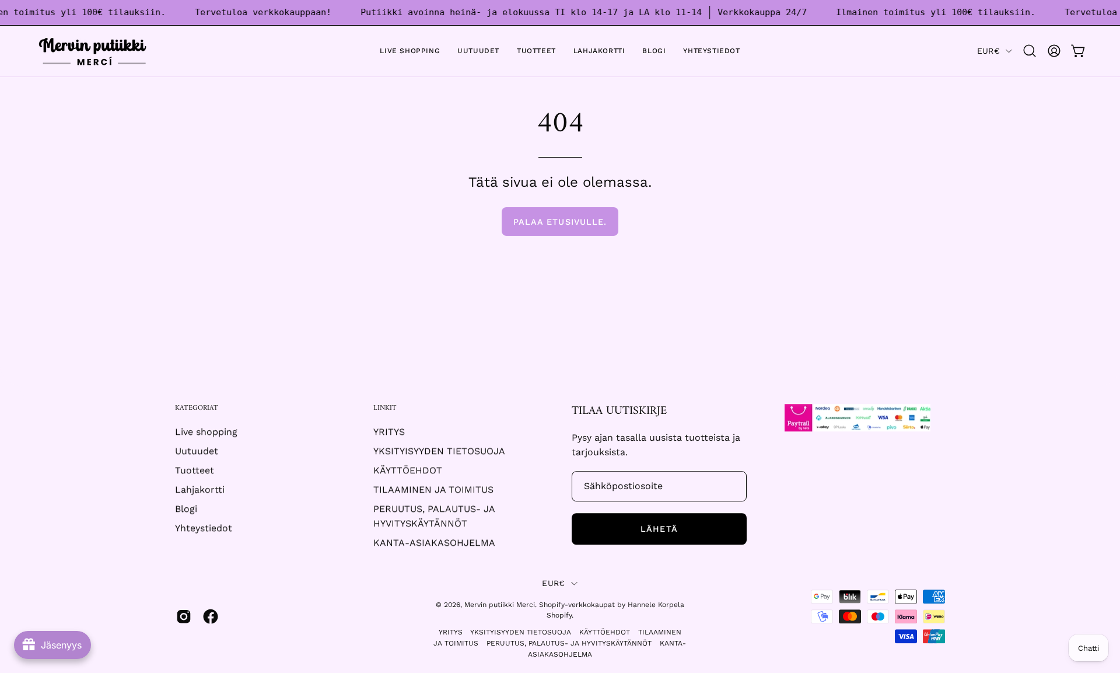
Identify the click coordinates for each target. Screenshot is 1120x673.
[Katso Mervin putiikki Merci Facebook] (210, 617)
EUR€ (988, 50)
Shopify (559, 616)
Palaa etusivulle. (560, 221)
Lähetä (658, 528)
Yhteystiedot (203, 528)
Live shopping (206, 432)
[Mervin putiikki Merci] (93, 51)
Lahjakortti (200, 490)
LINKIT (385, 408)
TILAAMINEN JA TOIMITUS (433, 490)
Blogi (186, 509)
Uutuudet (196, 451)
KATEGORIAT (196, 408)
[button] (1029, 51)
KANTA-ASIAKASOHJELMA (434, 543)
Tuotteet (194, 470)
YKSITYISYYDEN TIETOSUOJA (439, 451)
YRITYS (389, 432)
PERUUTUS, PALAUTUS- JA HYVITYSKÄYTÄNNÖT (569, 643)
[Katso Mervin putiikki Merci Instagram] (183, 617)
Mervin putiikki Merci (499, 605)
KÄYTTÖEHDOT (407, 470)
